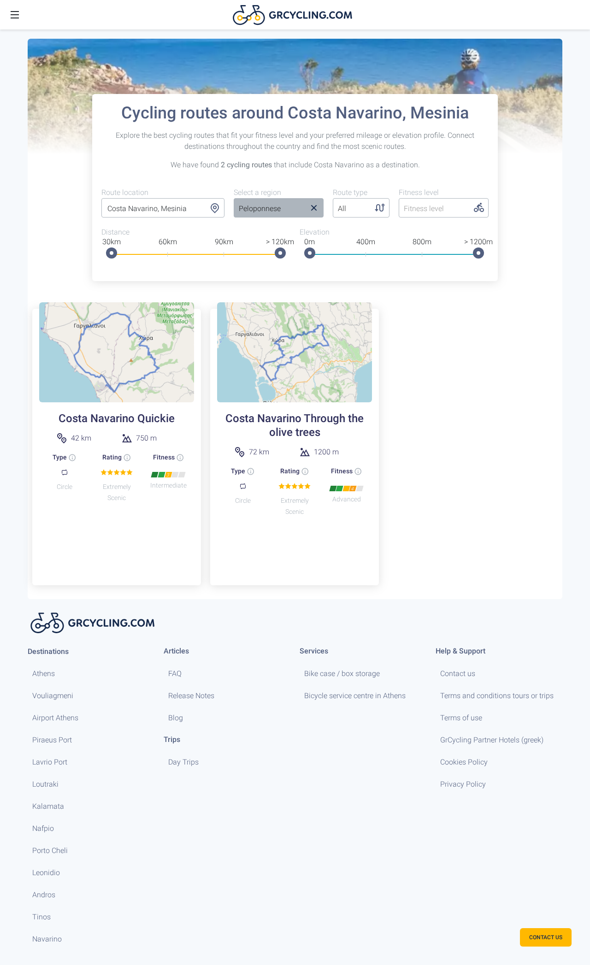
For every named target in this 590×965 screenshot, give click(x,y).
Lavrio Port (49, 762)
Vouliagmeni (52, 695)
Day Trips (183, 762)
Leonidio (46, 872)
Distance (115, 232)
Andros (43, 894)
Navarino (47, 939)
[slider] (111, 253)
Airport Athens (55, 717)
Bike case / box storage (342, 673)
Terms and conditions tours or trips (497, 695)
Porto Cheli (50, 850)
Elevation (315, 232)
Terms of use (461, 717)
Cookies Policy (464, 762)
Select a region (257, 192)
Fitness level (419, 192)
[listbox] (269, 208)
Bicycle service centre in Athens (355, 695)
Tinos (41, 916)
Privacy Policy (463, 784)
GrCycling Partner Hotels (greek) (491, 740)
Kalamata (48, 806)
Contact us (457, 673)
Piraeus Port (52, 740)
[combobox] (162, 209)
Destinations (48, 651)
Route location (124, 192)
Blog (175, 717)
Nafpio (43, 828)
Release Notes (191, 695)
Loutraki (45, 784)
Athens (43, 673)
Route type (350, 192)
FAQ (175, 673)
